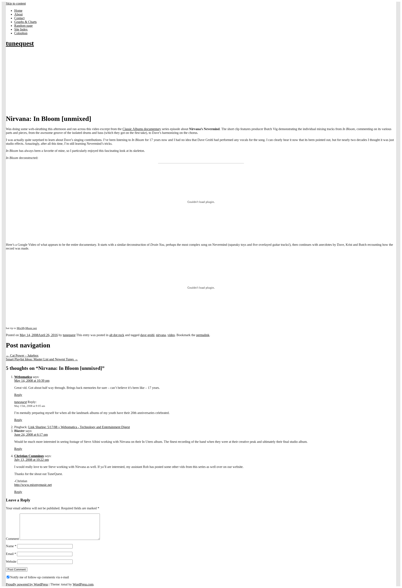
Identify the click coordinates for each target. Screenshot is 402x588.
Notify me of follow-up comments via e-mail (39, 577)
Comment (12, 539)
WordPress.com (83, 584)
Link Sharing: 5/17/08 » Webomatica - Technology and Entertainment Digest (79, 427)
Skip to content (16, 3)
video (171, 335)
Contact (19, 18)
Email (11, 554)
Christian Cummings (29, 456)
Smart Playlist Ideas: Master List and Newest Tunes (42, 359)
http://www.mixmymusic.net (33, 485)
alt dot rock (116, 335)
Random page (23, 25)
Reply (18, 395)
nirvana (161, 335)
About (18, 14)
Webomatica (23, 377)
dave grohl (147, 335)
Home (18, 10)
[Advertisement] (201, 81)
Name (11, 546)
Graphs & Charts (25, 22)
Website (11, 561)
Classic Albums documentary (141, 129)
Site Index (21, 29)
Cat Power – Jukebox (22, 355)
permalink (202, 335)
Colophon (20, 33)
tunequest (20, 43)
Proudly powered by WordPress (27, 584)
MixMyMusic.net (27, 328)
